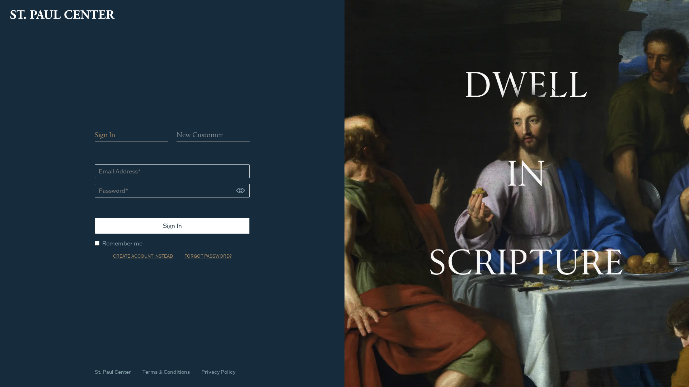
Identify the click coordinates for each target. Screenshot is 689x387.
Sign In (105, 135)
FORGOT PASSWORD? (207, 256)
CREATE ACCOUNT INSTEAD (143, 256)
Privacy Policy (218, 372)
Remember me (122, 243)
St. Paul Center (113, 372)
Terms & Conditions (166, 372)
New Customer (200, 135)
